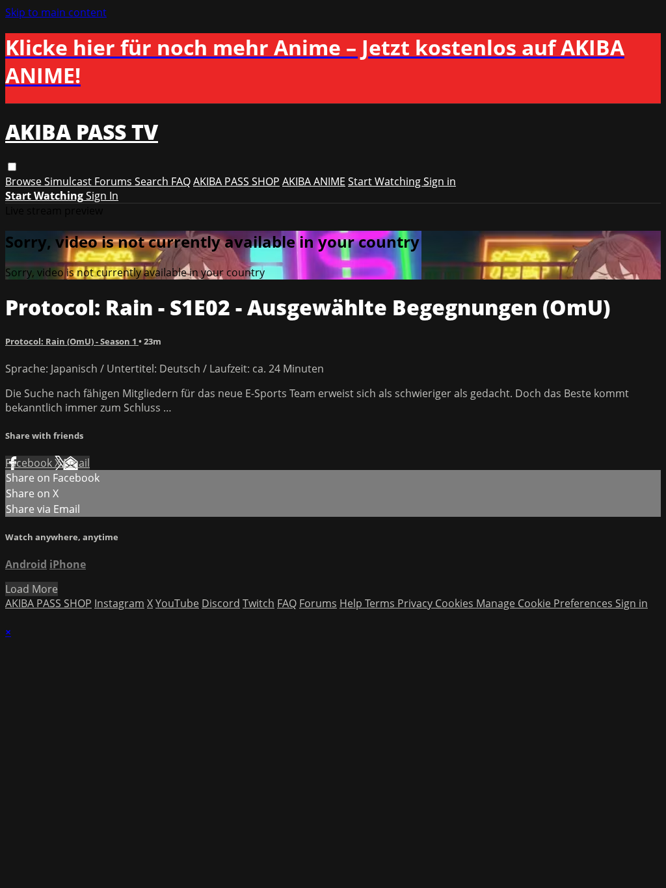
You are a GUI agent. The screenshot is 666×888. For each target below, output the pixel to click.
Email (76, 463)
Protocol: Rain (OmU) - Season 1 (72, 341)
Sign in (439, 181)
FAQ (181, 181)
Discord (221, 603)
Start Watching (385, 181)
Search (153, 181)
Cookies (455, 603)
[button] (12, 167)
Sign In (102, 196)
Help (352, 603)
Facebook (30, 463)
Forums (114, 181)
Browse (24, 181)
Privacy (416, 603)
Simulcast (69, 181)
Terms (381, 603)
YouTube (177, 603)
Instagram (119, 603)
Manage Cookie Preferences (545, 603)
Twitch (258, 603)
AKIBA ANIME (313, 181)
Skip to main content (56, 12)
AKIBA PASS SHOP (236, 181)
